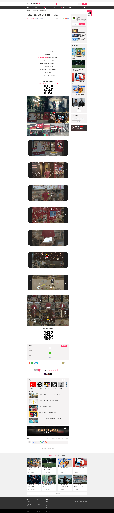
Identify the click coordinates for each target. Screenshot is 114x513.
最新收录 (29, 10)
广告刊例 (38, 505)
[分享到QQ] (68, 18)
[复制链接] (37, 363)
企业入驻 (38, 501)
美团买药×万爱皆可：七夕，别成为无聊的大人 (78, 70)
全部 (66, 379)
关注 (75, 24)
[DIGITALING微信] (78, 501)
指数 (70, 7)
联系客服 (47, 507)
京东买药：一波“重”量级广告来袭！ (79, 82)
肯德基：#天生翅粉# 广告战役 (45, 406)
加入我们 (28, 505)
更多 (85, 45)
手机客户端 (29, 504)
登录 (28, 0)
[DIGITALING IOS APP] (75, 501)
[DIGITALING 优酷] (86, 501)
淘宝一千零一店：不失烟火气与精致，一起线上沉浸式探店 (82, 31)
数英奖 (85, 7)
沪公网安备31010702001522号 (51, 511)
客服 (77, 0)
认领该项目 (64, 345)
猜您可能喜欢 (75, 115)
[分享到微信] (64, 18)
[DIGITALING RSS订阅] (83, 501)
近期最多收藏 (43, 10)
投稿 (37, 507)
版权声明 (47, 505)
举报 (57, 18)
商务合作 (38, 504)
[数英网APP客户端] (89, 13)
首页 (28, 7)
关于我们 (28, 501)
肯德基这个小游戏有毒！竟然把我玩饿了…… (48, 412)
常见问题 (74, 0)
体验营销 (82, 118)
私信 (82, 24)
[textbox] (67, 4)
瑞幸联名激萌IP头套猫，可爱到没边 (78, 57)
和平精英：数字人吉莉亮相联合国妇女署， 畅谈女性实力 (82, 35)
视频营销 (77, 118)
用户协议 (47, 504)
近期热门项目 (36, 10)
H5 (73, 118)
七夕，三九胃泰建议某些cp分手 (78, 95)
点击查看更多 (57, 493)
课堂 (77, 7)
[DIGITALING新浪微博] (81, 501)
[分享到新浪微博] (66, 18)
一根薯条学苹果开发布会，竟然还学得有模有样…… (49, 400)
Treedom (78, 17)
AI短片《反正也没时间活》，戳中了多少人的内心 (78, 107)
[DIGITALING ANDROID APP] (73, 501)
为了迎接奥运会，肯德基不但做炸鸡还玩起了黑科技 (50, 418)
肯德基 (74, 121)
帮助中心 (47, 501)
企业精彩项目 (74, 27)
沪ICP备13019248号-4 (41, 511)
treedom (78, 121)
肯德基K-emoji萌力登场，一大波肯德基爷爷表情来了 (50, 394)
